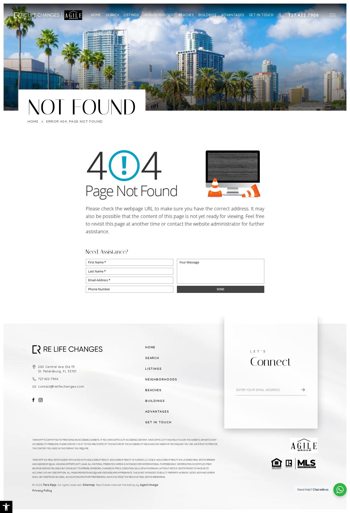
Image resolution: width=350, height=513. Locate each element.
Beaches (186, 15)
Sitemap (89, 485)
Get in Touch (261, 15)
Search (112, 15)
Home (96, 15)
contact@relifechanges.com (61, 386)
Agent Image (149, 485)
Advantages (232, 15)
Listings (131, 15)
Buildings (207, 15)
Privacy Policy (42, 490)
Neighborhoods (159, 15)
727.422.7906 (48, 379)
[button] (333, 15)
